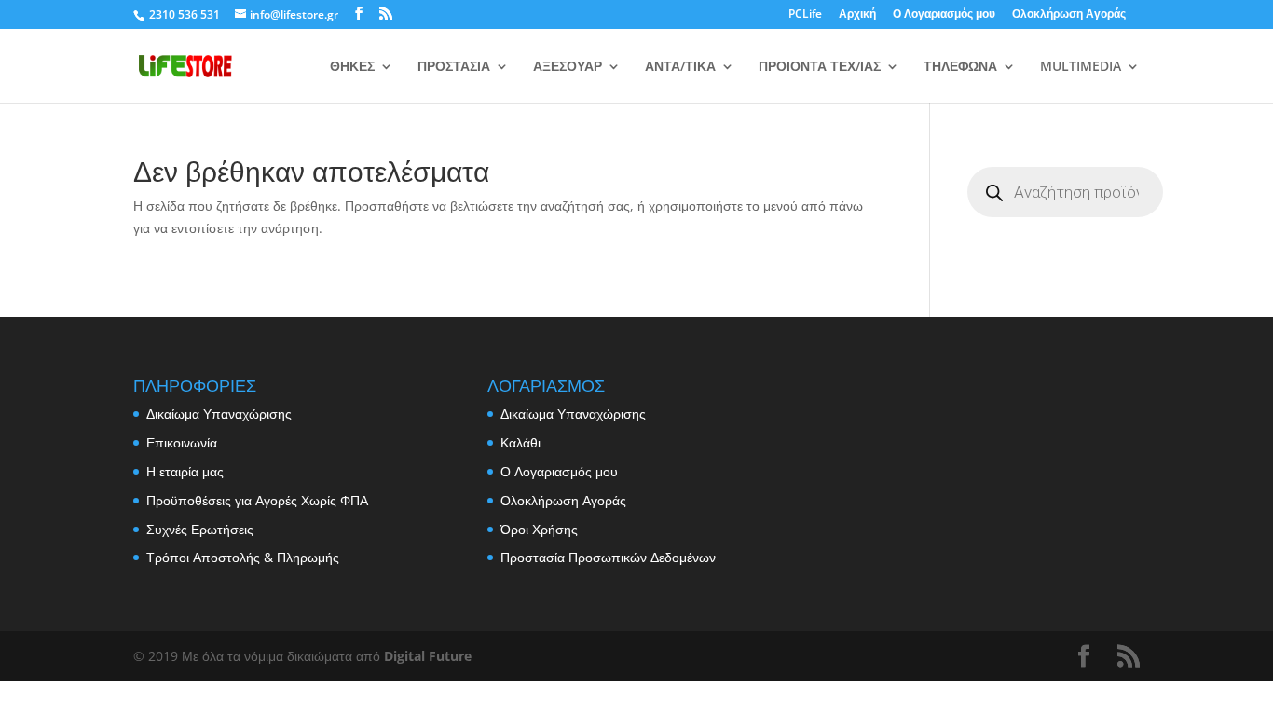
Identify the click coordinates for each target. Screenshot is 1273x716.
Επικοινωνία (181, 442)
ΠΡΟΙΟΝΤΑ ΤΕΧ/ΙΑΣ (820, 67)
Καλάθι (520, 442)
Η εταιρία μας (185, 471)
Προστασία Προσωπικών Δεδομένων (608, 557)
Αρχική (857, 14)
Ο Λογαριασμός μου (944, 14)
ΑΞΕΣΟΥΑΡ (567, 67)
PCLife (805, 14)
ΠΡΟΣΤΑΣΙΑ (453, 67)
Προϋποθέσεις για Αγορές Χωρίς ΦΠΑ (257, 500)
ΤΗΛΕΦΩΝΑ (960, 67)
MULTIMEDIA (1080, 67)
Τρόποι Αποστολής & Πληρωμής (242, 557)
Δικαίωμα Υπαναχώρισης (219, 413)
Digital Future (428, 656)
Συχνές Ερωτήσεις (199, 529)
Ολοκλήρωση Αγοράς (1069, 14)
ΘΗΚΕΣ (352, 67)
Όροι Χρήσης (539, 529)
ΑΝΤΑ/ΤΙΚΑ (680, 67)
